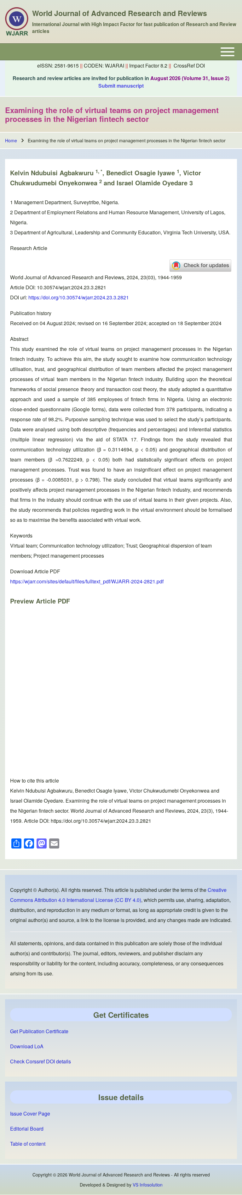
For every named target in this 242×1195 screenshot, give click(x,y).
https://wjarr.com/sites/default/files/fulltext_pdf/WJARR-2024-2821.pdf (87, 581)
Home (11, 140)
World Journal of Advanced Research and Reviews (119, 13)
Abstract (19, 338)
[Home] (16, 21)
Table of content (27, 1143)
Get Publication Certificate (39, 1031)
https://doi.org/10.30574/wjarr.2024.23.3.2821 (78, 297)
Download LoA (26, 1046)
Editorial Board (26, 1128)
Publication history (30, 313)
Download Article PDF (35, 571)
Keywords (21, 535)
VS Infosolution (148, 1184)
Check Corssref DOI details (40, 1061)
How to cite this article (34, 780)
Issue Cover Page (30, 1113)
